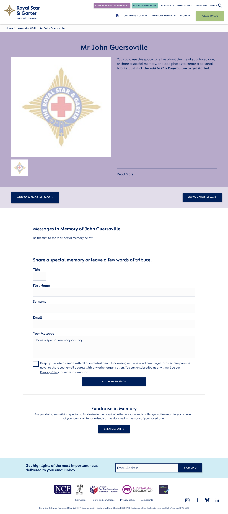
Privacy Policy (49, 372)
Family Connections (144, 5)
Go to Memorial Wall (202, 197)
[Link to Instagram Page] (187, 500)
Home (9, 28)
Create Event (112, 429)
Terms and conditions (103, 500)
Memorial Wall (26, 28)
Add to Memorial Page (33, 197)
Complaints (147, 500)
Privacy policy (127, 500)
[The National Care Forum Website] (63, 489)
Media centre (184, 5)
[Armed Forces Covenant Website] (79, 489)
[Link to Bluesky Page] (207, 500)
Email (37, 317)
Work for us (167, 5)
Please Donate (210, 16)
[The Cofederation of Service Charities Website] (103, 489)
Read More (125, 174)
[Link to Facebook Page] (197, 500)
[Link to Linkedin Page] (217, 500)
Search (213, 5)
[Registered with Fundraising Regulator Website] (137, 489)
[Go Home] (22, 12)
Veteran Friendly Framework (112, 5)
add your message (114, 381)
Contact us (201, 5)
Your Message (43, 333)
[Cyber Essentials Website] (164, 489)
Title (36, 269)
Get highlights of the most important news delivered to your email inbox (62, 467)
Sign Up (189, 467)
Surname (39, 301)
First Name (41, 285)
